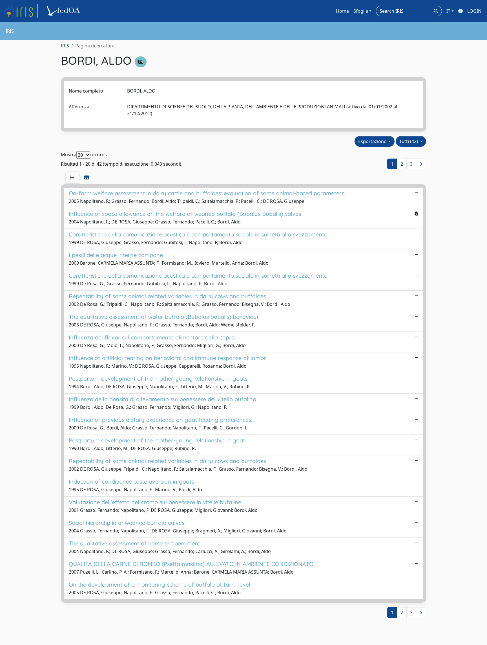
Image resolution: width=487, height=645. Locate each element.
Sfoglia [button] (360, 11)
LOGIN (474, 11)
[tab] (72, 177)
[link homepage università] (64, 11)
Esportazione (373, 141)
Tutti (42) (409, 141)
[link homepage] (20, 11)
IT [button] (448, 11)
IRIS (65, 46)
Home (342, 11)
